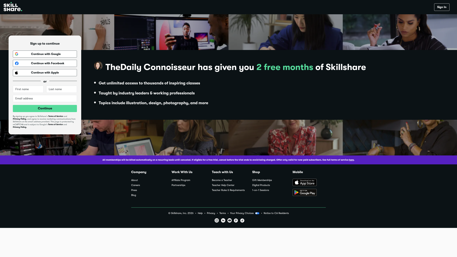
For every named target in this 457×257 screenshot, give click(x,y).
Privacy (211, 213)
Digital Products (261, 185)
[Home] (13, 7)
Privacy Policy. (20, 127)
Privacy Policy (19, 119)
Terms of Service (55, 116)
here (351, 159)
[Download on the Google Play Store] (309, 193)
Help (200, 213)
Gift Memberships (262, 180)
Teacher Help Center (223, 185)
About (134, 180)
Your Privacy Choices (242, 213)
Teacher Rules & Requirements (228, 190)
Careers (135, 185)
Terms (222, 213)
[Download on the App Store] (309, 183)
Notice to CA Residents (276, 213)
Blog (133, 195)
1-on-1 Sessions (260, 190)
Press (134, 190)
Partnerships (178, 185)
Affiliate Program (181, 180)
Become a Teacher (222, 180)
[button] (257, 213)
